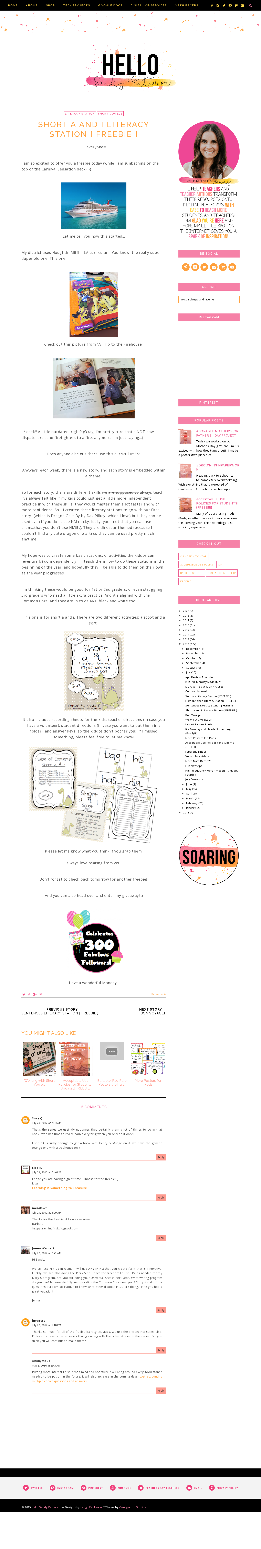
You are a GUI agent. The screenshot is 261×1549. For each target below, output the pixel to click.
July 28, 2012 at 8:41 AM (46, 1253)
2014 (186, 634)
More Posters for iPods (200, 738)
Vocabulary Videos (197, 756)
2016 (186, 625)
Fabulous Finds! (195, 751)
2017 (186, 620)
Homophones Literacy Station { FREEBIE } (212, 701)
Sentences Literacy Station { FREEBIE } (210, 705)
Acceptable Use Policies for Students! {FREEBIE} (217, 503)
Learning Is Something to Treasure (59, 1188)
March (190, 798)
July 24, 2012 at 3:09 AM (46, 1212)
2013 (186, 639)
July (188, 672)
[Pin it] (41, 994)
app (220, 564)
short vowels (110, 113)
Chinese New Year (193, 556)
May (189, 789)
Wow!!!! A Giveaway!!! (198, 720)
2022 (186, 611)
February (192, 803)
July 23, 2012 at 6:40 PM (46, 1172)
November (193, 653)
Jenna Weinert (43, 1248)
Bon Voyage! (193, 715)
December (193, 649)
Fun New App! (194, 766)
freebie (185, 581)
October (192, 658)
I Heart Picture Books (199, 724)
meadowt (39, 1208)
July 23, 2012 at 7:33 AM (46, 1123)
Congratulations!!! (196, 691)
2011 (186, 812)
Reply (161, 1157)
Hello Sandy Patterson (47, 1507)
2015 (186, 630)
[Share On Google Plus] (35, 994)
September (194, 663)
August (191, 667)
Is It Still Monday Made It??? (203, 682)
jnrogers (38, 1320)
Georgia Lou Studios (132, 1507)
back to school (191, 573)
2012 (186, 644)
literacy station (80, 113)
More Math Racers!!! (198, 761)
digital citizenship (222, 573)
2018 (186, 615)
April (189, 793)
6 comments (158, 994)
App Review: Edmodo (199, 677)
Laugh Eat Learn (91, 1507)
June (189, 784)
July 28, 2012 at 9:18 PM (46, 1325)
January (191, 808)
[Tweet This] (23, 994)
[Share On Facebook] (29, 994)
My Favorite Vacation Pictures (204, 686)
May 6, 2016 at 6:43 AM (46, 1365)
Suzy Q (37, 1118)
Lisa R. (37, 1168)
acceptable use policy (196, 564)
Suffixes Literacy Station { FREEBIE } (208, 696)
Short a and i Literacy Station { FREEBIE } (211, 710)
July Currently (194, 779)
